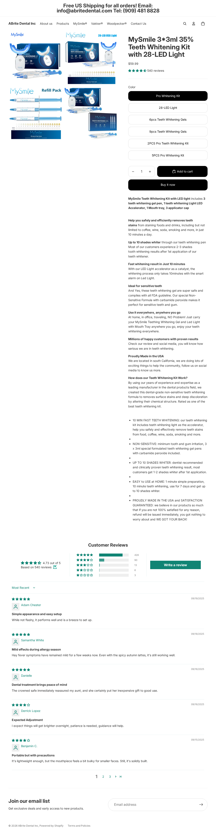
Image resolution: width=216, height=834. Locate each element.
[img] (21, 599)
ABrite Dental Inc (28, 825)
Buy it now (168, 184)
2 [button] (103, 776)
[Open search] (184, 23)
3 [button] (110, 776)
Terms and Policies (79, 825)
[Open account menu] (193, 23)
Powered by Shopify (51, 825)
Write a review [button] (175, 565)
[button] (137, 70)
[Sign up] (201, 804)
